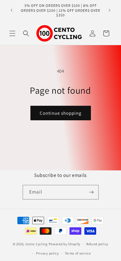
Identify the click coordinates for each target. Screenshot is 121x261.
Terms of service (78, 253)
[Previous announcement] (11, 10)
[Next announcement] (109, 10)
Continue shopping (61, 113)
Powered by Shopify (65, 244)
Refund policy (97, 244)
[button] (12, 33)
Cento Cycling (36, 244)
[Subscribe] (91, 192)
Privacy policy (47, 253)
